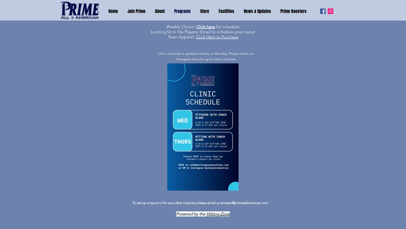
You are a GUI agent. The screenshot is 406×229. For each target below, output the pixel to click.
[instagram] (330, 11)
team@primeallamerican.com (246, 203)
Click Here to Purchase (217, 36)
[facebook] (323, 11)
